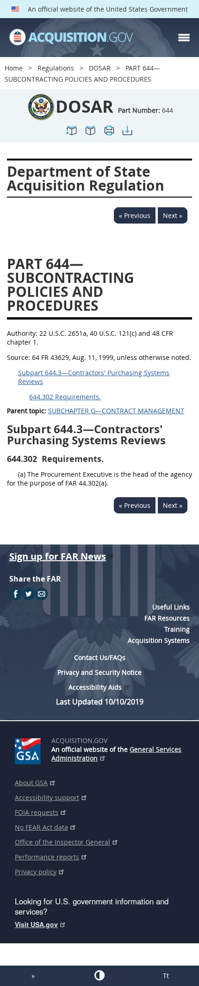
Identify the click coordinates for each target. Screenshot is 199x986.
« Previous (134, 215)
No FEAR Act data (41, 827)
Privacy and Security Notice (99, 672)
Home (14, 68)
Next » (172, 215)
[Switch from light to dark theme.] (99, 975)
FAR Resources (167, 618)
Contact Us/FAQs (99, 657)
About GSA (31, 782)
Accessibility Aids (95, 687)
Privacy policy (35, 871)
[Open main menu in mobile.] (184, 38)
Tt (166, 975)
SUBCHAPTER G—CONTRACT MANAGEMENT (116, 410)
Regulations (55, 68)
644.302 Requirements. (65, 396)
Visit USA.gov (36, 924)
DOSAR (100, 68)
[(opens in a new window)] (29, 749)
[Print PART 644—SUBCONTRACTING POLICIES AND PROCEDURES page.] (109, 134)
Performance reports (47, 856)
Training (177, 629)
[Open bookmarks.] (90, 134)
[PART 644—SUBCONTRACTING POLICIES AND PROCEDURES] (72, 134)
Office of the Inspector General (62, 842)
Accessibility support (47, 797)
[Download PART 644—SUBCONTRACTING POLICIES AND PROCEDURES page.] (127, 134)
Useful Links (171, 606)
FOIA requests (36, 812)
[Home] (71, 37)
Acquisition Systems (159, 640)
